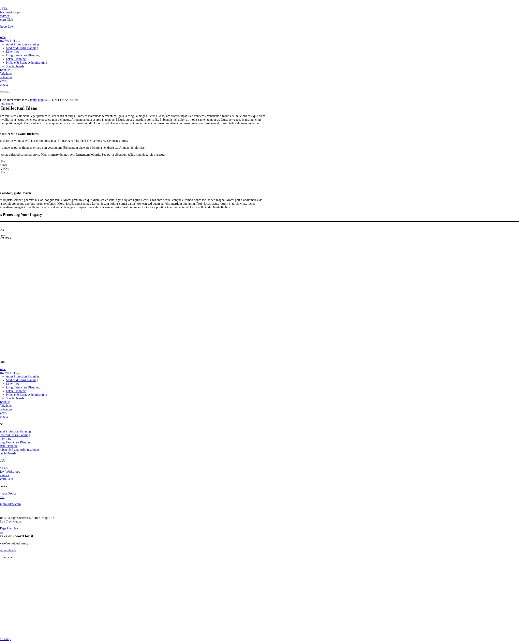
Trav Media (13, 521)
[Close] (1, 533)
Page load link (9, 528)
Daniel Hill (36, 100)
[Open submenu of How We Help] (18, 41)
